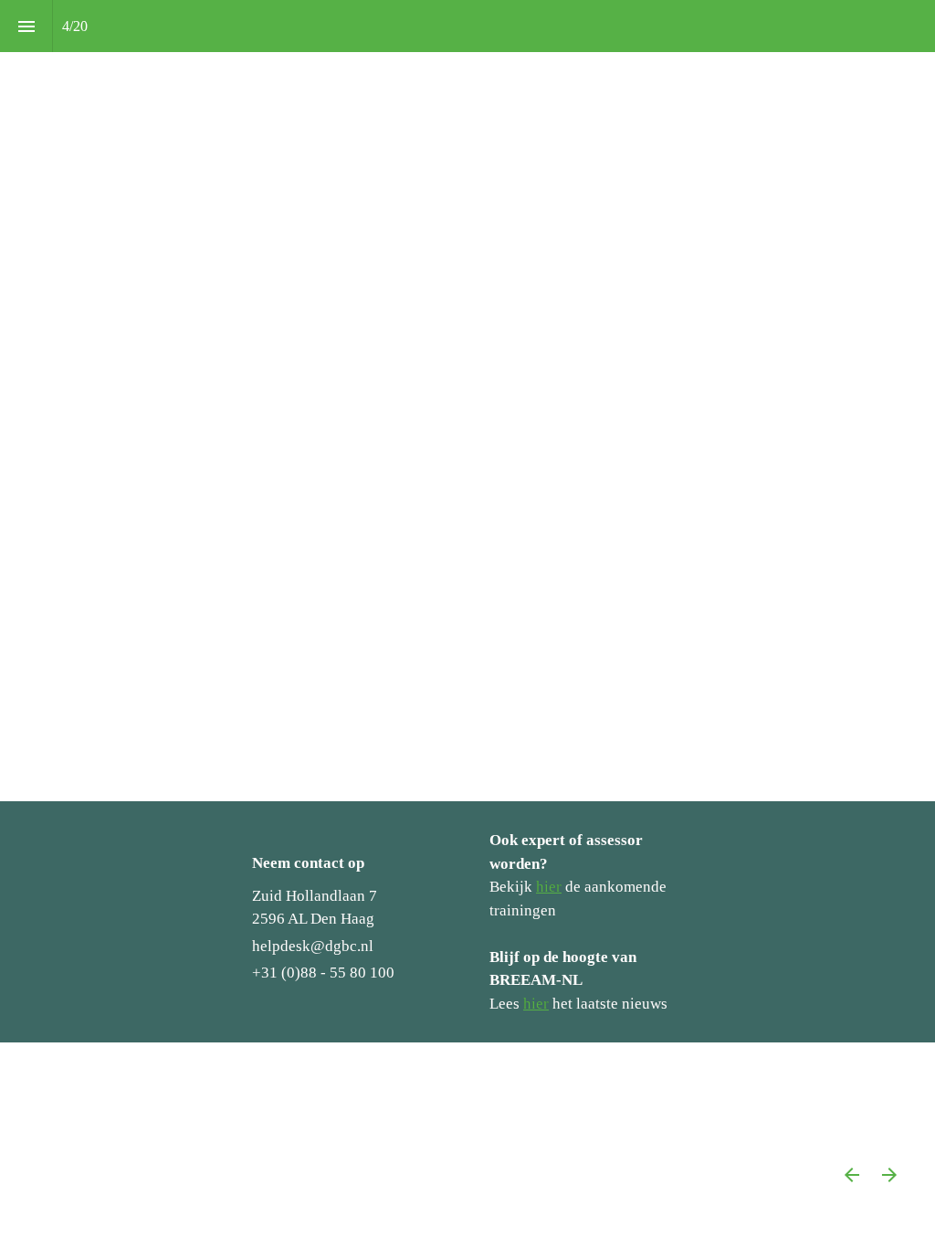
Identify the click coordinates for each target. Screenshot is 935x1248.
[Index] (26, 26)
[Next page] (889, 1174)
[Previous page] (851, 1174)
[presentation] (467, 400)
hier (549, 886)
